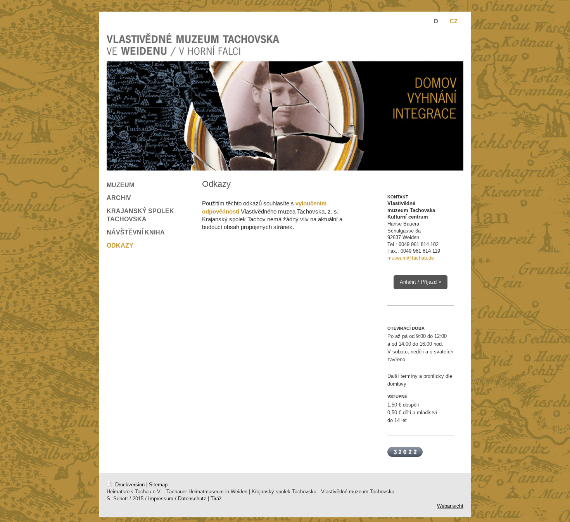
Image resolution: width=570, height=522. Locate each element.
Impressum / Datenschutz (177, 498)
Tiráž (216, 498)
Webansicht (450, 506)
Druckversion (130, 485)
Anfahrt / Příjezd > (420, 282)
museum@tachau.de (410, 258)
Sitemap (158, 485)
